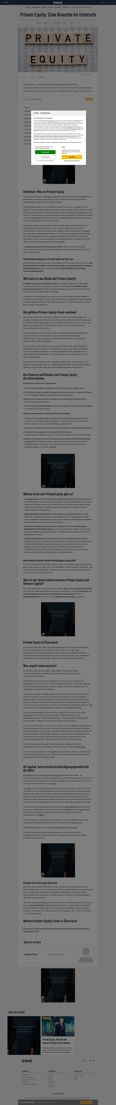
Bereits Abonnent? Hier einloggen (72, 160)
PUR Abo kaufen (72, 157)
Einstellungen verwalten (45, 157)
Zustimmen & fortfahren (45, 152)
